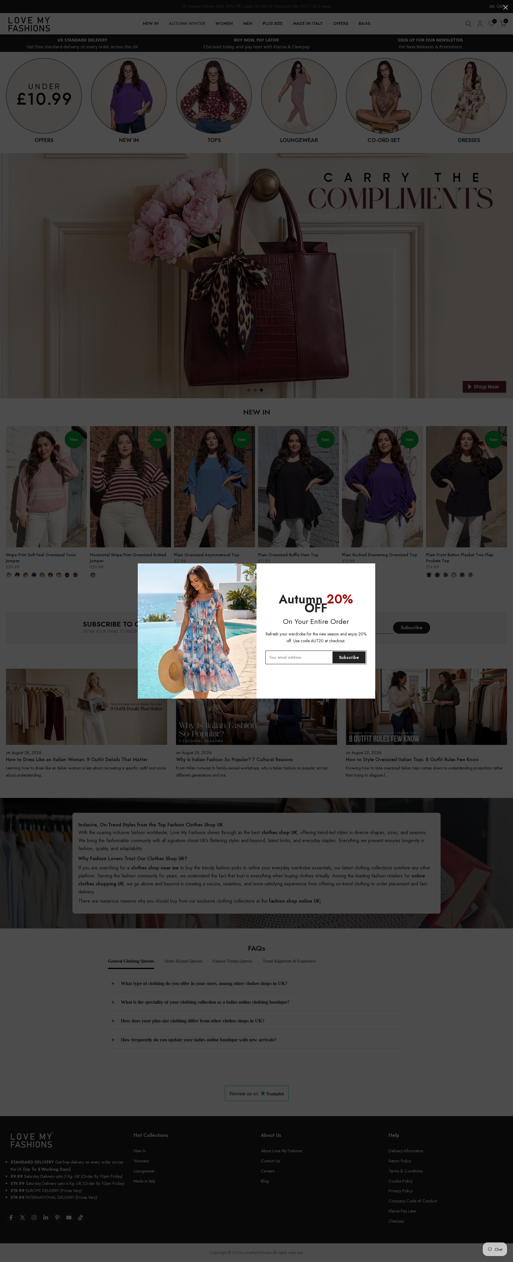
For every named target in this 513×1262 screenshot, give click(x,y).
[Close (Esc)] (505, 7)
